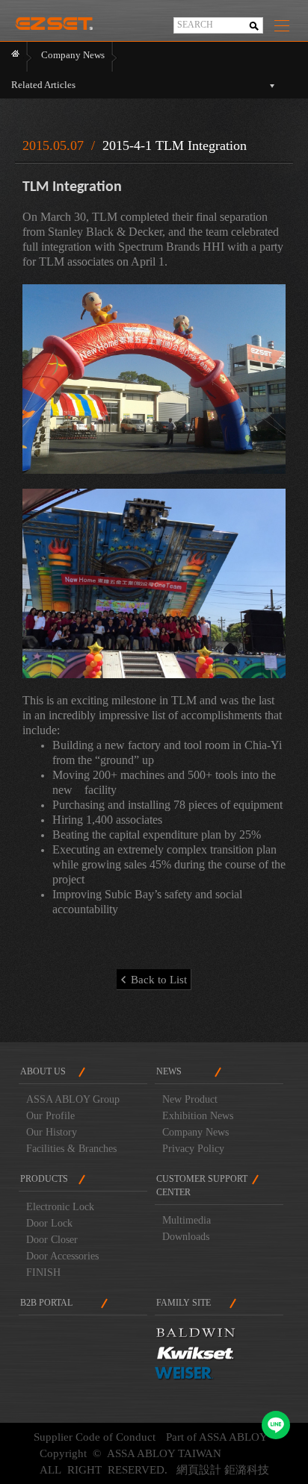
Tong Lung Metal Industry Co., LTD (54, 19)
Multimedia (186, 1220)
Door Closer (52, 1239)
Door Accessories (62, 1256)
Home (15, 56)
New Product (190, 1099)
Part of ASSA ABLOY (217, 1437)
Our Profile (50, 1115)
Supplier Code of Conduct (94, 1437)
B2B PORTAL (46, 1302)
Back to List (159, 980)
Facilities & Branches (71, 1148)
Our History (51, 1132)
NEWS (169, 1071)
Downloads (185, 1236)
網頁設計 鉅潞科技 (222, 1470)
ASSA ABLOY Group (73, 1099)
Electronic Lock (60, 1206)
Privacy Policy (193, 1148)
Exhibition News (197, 1115)
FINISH (43, 1272)
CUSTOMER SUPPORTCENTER (201, 1185)
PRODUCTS (44, 1179)
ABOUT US (43, 1071)
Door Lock (49, 1223)
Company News (195, 1132)
